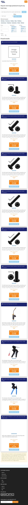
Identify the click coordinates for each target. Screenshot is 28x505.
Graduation (14, 23)
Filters (14, 14)
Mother (22, 23)
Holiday (12, 21)
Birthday (3, 21)
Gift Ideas (3, 488)
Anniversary (3, 23)
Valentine (9, 23)
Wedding (19, 21)
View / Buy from (14, 69)
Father (18, 23)
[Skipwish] (3, 1)
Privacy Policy (4, 474)
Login (2, 480)
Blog (2, 489)
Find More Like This (14, 73)
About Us (3, 486)
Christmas (7, 21)
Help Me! (3, 472)
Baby (16, 21)
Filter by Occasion (4, 19)
